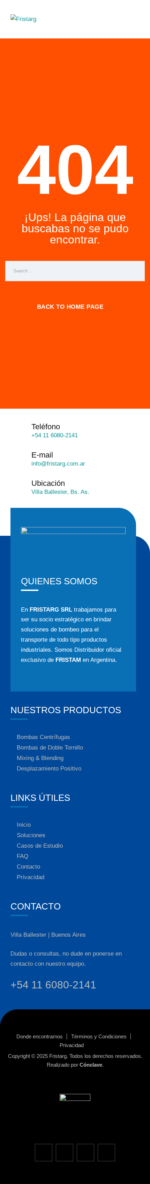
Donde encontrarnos (39, 1036)
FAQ (22, 856)
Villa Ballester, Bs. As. (60, 492)
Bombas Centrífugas (43, 737)
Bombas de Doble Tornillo (50, 747)
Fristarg (58, 1056)
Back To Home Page (70, 307)
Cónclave (91, 1065)
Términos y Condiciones (99, 1036)
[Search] (134, 271)
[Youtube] (85, 1152)
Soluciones (31, 835)
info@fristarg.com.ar (58, 463)
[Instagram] (64, 1152)
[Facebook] (43, 1152)
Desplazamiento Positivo (49, 768)
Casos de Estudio (40, 845)
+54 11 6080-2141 (54, 435)
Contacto (28, 866)
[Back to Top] (135, 1173)
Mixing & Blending (40, 758)
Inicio (24, 824)
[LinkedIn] (106, 1152)
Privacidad (30, 877)
